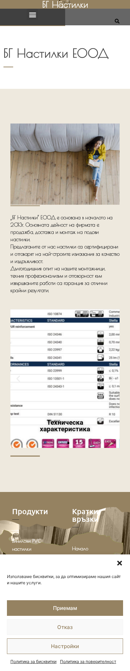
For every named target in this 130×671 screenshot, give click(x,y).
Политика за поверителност (88, 661)
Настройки (65, 646)
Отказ (65, 627)
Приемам (65, 608)
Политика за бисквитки (33, 661)
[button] (119, 563)
